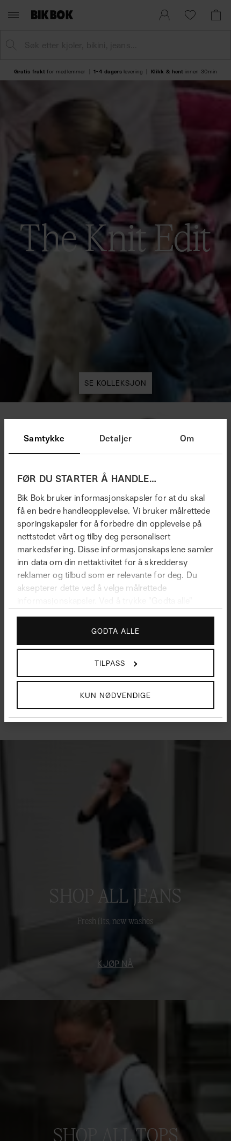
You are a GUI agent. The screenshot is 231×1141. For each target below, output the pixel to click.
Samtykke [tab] (44, 438)
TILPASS (110, 662)
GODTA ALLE (115, 630)
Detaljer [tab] (115, 438)
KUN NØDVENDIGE (115, 695)
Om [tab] (187, 438)
